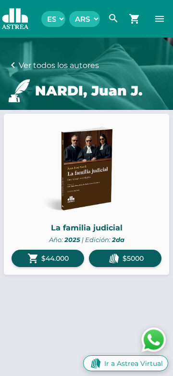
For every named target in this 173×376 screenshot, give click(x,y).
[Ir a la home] (10, 19)
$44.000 (48, 258)
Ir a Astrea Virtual (133, 363)
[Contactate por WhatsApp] (153, 339)
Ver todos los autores (59, 65)
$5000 (133, 258)
